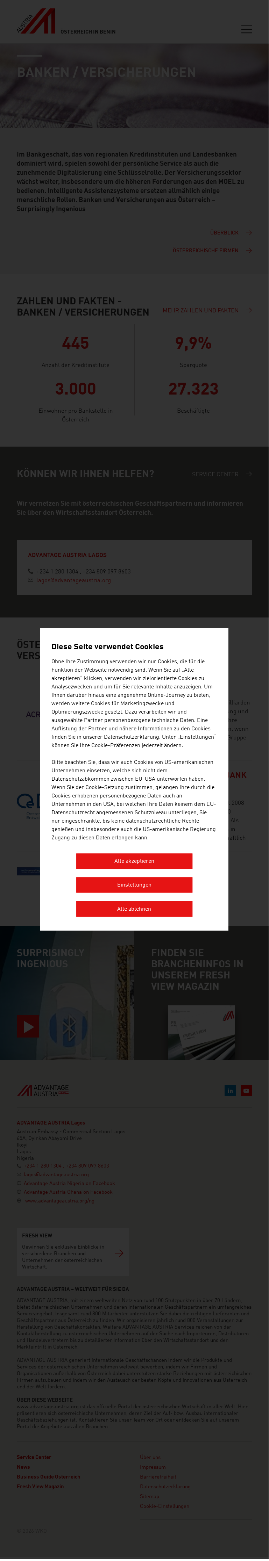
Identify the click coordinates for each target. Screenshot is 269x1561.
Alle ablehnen (134, 909)
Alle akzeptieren (134, 861)
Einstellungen (134, 885)
